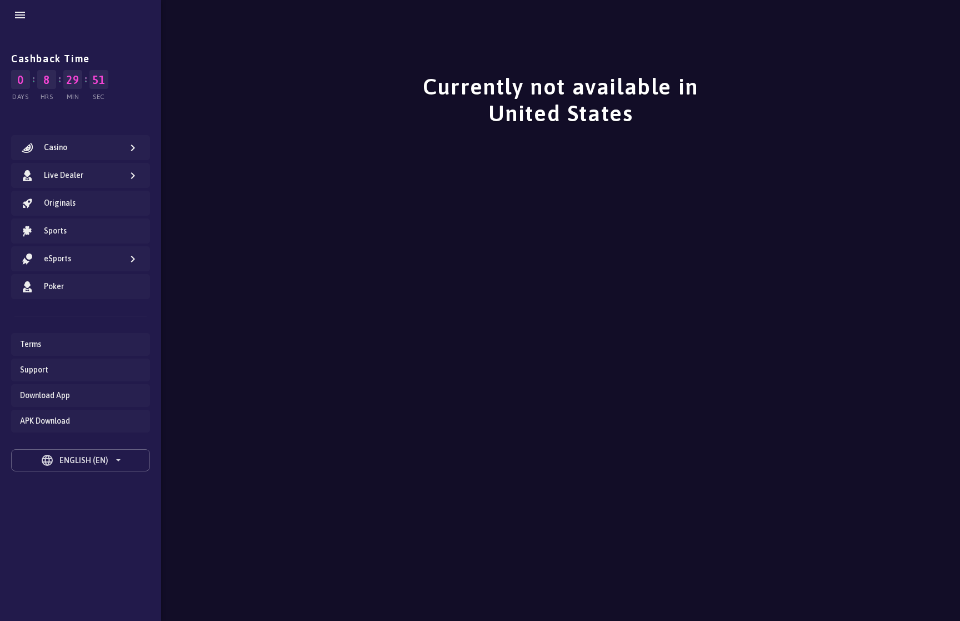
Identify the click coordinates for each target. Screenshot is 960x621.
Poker (54, 286)
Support (34, 369)
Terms (30, 344)
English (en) (74, 460)
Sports (55, 230)
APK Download (45, 420)
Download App (45, 395)
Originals (60, 202)
